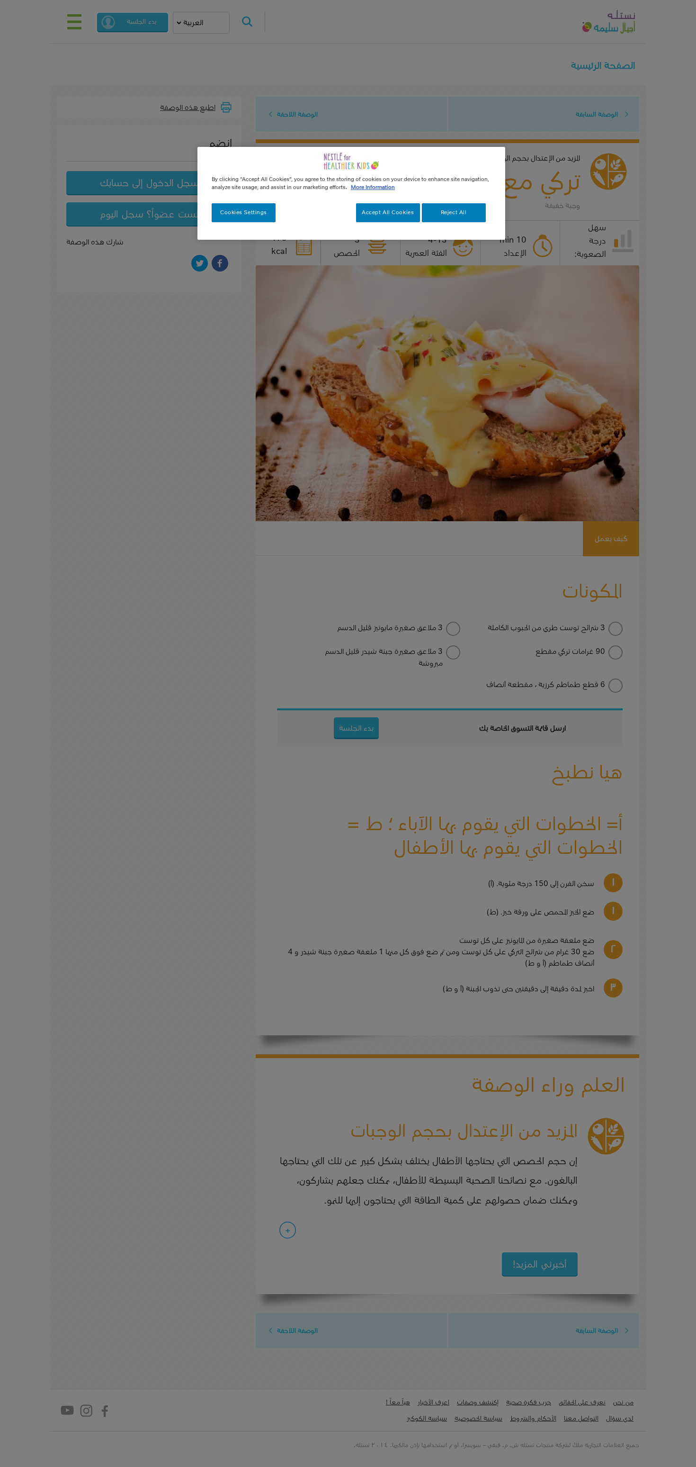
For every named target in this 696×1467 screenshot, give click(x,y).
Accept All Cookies (388, 212)
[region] (351, 193)
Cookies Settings (243, 212)
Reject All (454, 212)
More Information (373, 187)
